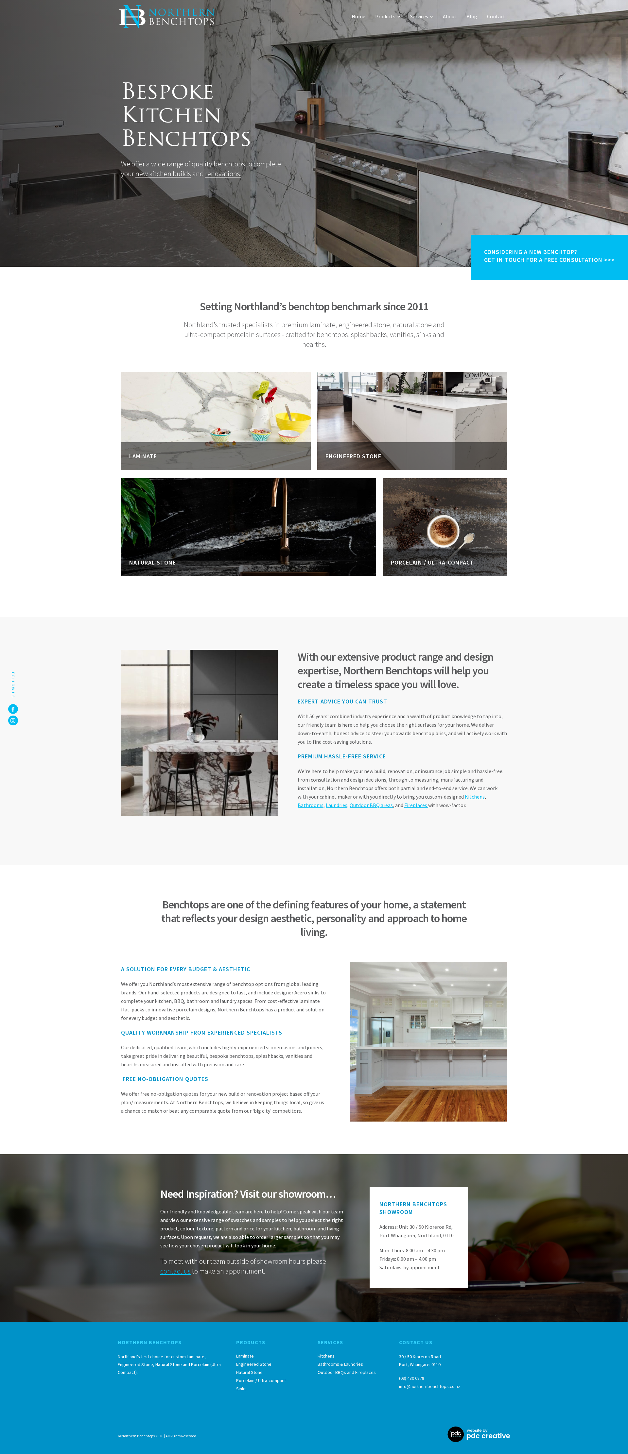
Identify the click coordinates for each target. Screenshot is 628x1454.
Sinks (241, 1389)
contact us (175, 1271)
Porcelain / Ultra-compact (261, 1380)
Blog (471, 16)
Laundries (336, 805)
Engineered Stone (253, 1364)
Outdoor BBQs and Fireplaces (347, 1372)
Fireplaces (416, 805)
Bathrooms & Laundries (340, 1364)
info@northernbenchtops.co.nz (429, 1386)
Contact (496, 16)
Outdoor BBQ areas (371, 805)
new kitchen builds (163, 173)
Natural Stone (249, 1372)
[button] (387, 16)
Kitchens (475, 796)
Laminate (245, 1356)
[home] (167, 16)
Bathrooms (310, 805)
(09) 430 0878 (411, 1378)
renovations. (223, 173)
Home (358, 16)
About (450, 16)
